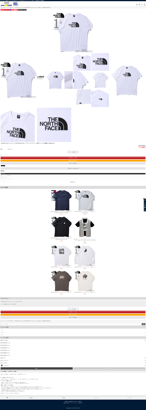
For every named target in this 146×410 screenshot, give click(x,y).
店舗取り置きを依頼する (73, 160)
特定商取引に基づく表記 (73, 401)
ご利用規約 (79, 401)
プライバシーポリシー (73, 402)
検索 (144, 5)
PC (37, 368)
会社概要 (66, 401)
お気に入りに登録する (73, 163)
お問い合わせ (80, 402)
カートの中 (129, 397)
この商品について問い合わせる (73, 168)
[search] (143, 324)
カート (139, 5)
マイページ (142, 5)
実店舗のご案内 (66, 402)
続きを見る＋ (73, 181)
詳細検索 (31, 397)
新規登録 (63, 397)
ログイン (137, 5)
